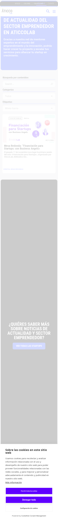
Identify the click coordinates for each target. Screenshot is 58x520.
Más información (13, 482)
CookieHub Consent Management (33, 516)
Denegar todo (29, 499)
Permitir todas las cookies (29, 491)
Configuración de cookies (29, 508)
